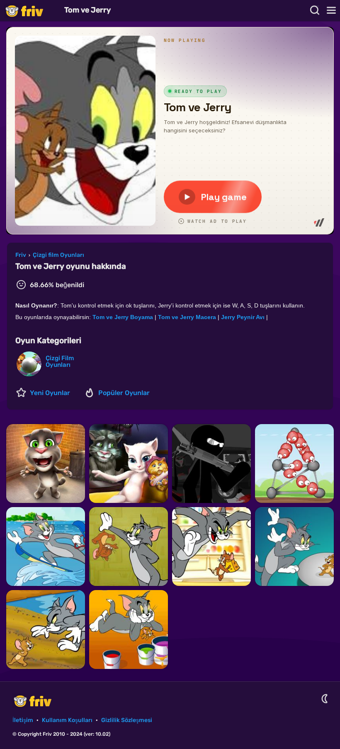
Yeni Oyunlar (50, 393)
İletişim (22, 720)
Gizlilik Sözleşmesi (126, 720)
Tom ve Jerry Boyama (122, 317)
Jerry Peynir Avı (243, 317)
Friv (31, 10)
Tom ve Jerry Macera (187, 317)
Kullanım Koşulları (67, 720)
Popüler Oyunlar (124, 393)
